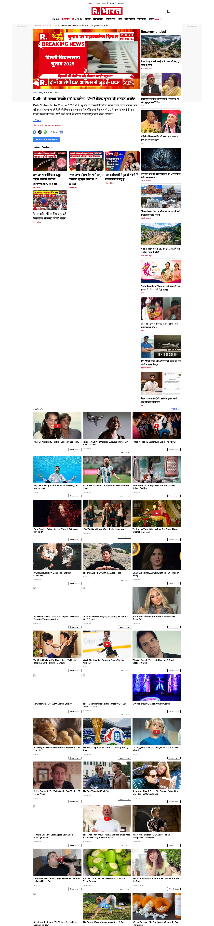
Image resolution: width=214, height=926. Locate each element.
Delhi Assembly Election (46, 139)
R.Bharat (91, 3)
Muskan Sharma (53, 125)
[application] (86, 59)
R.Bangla (111, 3)
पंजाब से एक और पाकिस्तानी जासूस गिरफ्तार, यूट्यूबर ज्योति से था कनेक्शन (86, 179)
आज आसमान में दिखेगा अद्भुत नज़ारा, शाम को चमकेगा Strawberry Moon (47, 179)
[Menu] (167, 11)
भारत (142, 106)
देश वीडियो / (56, 25)
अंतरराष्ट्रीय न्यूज (146, 68)
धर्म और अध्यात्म (146, 181)
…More (37, 120)
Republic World (101, 3)
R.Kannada (120, 3)
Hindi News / (37, 25)
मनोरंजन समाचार (146, 368)
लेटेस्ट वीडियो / (47, 25)
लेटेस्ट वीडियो (38, 125)
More (157, 19)
